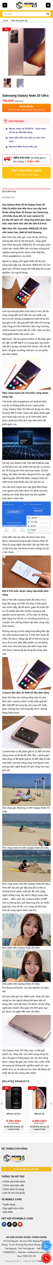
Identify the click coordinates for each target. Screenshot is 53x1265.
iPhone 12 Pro (14, 1114)
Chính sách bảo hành (14, 1181)
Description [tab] (9, 191)
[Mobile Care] (26, 5)
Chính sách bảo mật (13, 1185)
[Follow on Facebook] (4, 1224)
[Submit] (47, 13)
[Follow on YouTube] (20, 1224)
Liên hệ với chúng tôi (14, 1193)
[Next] (46, 52)
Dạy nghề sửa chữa (13, 1208)
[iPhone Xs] (39, 1097)
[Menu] (5, 5)
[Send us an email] (14, 1224)
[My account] (48, 5)
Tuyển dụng (9, 1204)
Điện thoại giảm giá (19, 20)
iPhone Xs (39, 1114)
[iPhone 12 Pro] (13, 1097)
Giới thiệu (8, 1212)
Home (5, 20)
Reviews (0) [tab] (8, 197)
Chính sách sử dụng (13, 1189)
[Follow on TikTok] (9, 1224)
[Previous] (7, 52)
